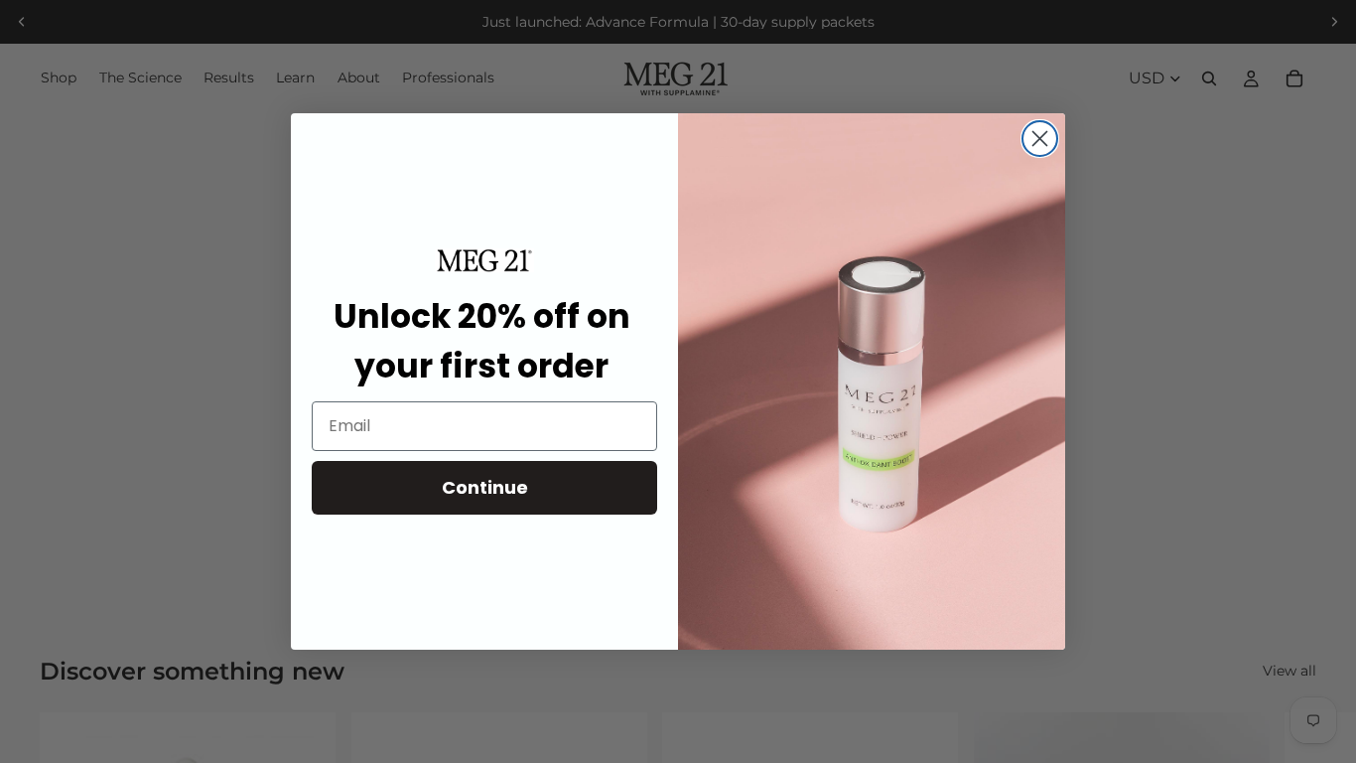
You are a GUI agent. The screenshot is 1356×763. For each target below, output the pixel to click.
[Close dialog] (1039, 138)
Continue (485, 487)
